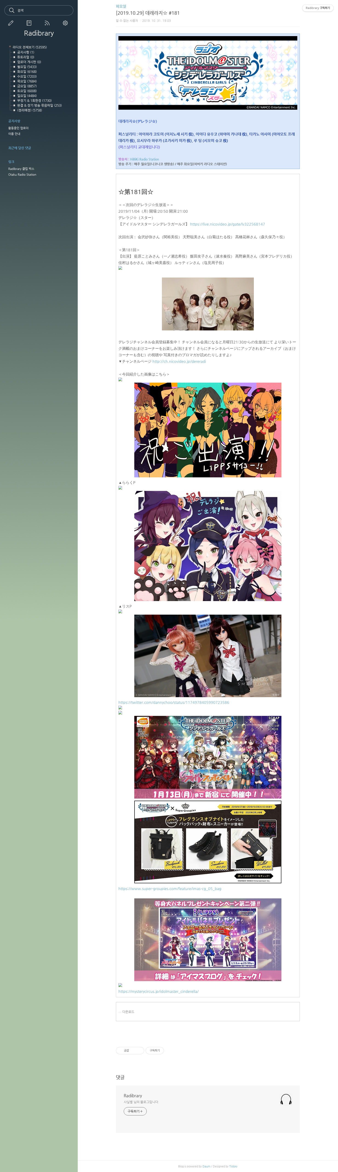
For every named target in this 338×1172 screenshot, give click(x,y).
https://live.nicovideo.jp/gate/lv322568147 (227, 224)
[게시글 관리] (139, 1050)
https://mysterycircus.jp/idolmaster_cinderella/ (158, 991)
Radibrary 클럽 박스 (21, 168)
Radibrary (39, 33)
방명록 (29, 23)
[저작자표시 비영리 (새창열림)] (168, 1050)
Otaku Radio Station (22, 174)
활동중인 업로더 (18, 128)
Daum (206, 1166)
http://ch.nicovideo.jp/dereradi (179, 361)
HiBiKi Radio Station (144, 159)
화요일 (121, 6)
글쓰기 (11, 23)
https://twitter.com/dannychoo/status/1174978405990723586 (173, 702)
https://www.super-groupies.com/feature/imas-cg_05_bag (169, 888)
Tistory (233, 1166)
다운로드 (128, 1012)
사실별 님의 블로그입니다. (141, 1102)
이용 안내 (14, 133)
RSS (48, 23)
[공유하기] (133, 1050)
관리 (66, 23)
